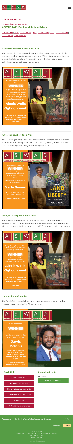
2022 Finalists (62, 33)
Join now (57, 426)
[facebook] (66, 419)
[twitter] (63, 419)
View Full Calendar (53, 380)
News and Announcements (14, 24)
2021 (34, 33)
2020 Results (25, 33)
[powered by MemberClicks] (36, 441)
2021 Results (43, 33)
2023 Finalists (20, 36)
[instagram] (69, 419)
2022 (52, 33)
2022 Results (7, 36)
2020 (16, 33)
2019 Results (7, 33)
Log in (67, 426)
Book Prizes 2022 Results (12, 19)
